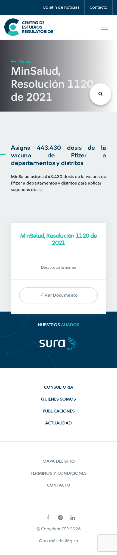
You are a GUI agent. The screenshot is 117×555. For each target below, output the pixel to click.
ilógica (71, 541)
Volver (25, 61)
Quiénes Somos (58, 399)
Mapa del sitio (58, 461)
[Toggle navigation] (104, 27)
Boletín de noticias (61, 7)
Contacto (98, 7)
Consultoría (58, 387)
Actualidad (58, 423)
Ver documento (61, 295)
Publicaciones (59, 411)
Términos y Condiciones (58, 473)
